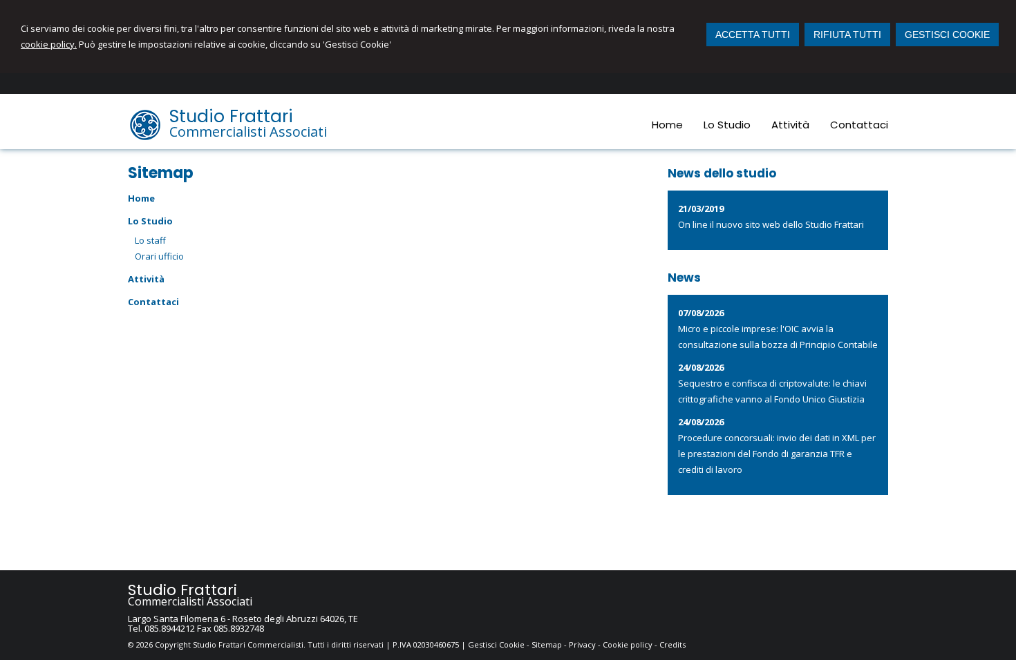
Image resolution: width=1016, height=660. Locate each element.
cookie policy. (49, 44)
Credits (672, 644)
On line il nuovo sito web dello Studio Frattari (771, 224)
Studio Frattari (231, 116)
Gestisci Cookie (496, 644)
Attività (146, 279)
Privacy (582, 644)
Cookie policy (627, 644)
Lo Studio (150, 221)
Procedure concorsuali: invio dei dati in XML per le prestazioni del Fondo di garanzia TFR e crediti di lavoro (777, 453)
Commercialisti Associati (248, 131)
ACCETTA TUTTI (752, 34)
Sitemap (546, 644)
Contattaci (153, 301)
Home (141, 198)
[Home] (145, 139)
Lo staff (150, 240)
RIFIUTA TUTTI (847, 34)
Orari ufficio (159, 256)
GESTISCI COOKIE (947, 34)
